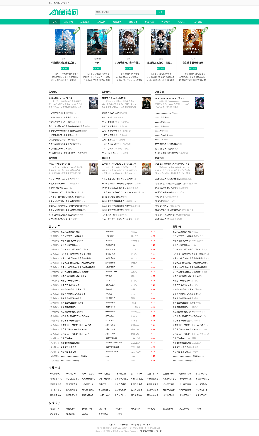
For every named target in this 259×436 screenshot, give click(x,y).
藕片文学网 (184, 409)
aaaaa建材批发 (161, 135)
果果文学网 (54, 414)
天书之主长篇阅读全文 (70, 280)
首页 (54, 22)
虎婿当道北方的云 (68, 352)
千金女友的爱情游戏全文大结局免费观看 (66, 206)
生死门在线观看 (108, 148)
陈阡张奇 (108, 241)
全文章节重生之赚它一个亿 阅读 (176, 395)
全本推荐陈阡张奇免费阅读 (60, 183)
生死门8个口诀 (108, 153)
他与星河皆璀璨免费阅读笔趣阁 (192, 384)
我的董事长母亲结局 (193, 62)
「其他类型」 (54, 316)
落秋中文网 (54, 409)
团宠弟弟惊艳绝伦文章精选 (61, 379)
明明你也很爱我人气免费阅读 (73, 294)
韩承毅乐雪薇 (110, 303)
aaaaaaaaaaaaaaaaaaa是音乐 (170, 98)
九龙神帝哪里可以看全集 (59, 117)
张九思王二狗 (110, 281)
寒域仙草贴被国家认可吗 (165, 188)
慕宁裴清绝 (109, 316)
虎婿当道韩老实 (67, 338)
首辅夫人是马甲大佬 (110, 113)
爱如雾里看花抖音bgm (58, 188)
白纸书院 (102, 409)
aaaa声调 (159, 131)
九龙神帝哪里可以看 (57, 113)
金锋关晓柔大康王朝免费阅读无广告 (117, 179)
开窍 (97, 62)
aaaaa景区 (159, 126)
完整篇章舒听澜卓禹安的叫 (174, 373)
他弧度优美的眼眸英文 (188, 373)
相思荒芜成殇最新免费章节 (166, 153)
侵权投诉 (135, 424)
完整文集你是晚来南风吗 (71, 298)
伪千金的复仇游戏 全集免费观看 (128, 373)
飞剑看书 (199, 409)
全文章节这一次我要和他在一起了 (75, 334)
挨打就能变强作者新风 (58, 148)
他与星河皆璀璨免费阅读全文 (110, 390)
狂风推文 (118, 414)
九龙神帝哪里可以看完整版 (60, 122)
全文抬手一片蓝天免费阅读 (61, 373)
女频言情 (101, 22)
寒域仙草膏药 (160, 197)
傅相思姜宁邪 (110, 307)
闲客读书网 (87, 409)
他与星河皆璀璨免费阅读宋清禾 (79, 390)
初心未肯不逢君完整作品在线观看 (75, 316)
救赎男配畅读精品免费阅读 (72, 312)
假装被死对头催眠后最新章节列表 (64, 62)
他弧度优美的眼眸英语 (205, 373)
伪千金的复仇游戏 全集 (92, 373)
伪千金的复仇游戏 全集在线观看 (111, 373)
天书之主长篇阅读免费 (70, 285)
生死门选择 (106, 140)
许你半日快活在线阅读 (188, 390)
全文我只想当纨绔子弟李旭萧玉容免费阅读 (120, 192)
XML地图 (146, 424)
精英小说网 (135, 409)
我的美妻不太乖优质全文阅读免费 (63, 192)
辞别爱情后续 (152, 384)
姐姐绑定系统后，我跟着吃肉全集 (160, 62)
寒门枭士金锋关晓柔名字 (112, 197)
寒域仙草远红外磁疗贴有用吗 (167, 179)
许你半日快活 (169, 390)
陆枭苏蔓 (108, 289)
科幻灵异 (165, 22)
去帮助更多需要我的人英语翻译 (192, 379)
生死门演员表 (107, 135)
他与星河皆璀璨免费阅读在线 (62, 390)
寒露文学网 (71, 409)
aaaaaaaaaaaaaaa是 (164, 113)
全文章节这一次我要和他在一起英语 (76, 325)
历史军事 (133, 22)
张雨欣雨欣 (109, 232)
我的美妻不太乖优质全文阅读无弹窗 (64, 197)
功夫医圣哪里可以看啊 (172, 384)
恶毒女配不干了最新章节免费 (143, 373)
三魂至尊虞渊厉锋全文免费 (60, 135)
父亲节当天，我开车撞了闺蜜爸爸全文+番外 (128, 62)
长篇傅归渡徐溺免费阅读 (157, 390)
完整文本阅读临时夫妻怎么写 (94, 379)
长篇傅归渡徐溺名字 (139, 390)
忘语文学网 (103, 414)
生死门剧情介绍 (108, 122)
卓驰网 (85, 414)
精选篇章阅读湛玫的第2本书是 (61, 219)
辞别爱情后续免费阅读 (140, 384)
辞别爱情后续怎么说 (123, 384)
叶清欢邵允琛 (110, 249)
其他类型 (198, 22)
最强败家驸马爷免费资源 (112, 210)
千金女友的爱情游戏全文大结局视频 (64, 201)
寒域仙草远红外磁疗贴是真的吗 (168, 210)
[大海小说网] (63, 12)
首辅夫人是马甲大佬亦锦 (114, 98)
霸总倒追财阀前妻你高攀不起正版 (64, 395)
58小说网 (151, 409)
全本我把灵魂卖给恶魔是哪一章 (144, 379)
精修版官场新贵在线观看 (92, 395)
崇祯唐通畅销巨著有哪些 (157, 395)
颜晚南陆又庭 (110, 298)
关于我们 (112, 424)
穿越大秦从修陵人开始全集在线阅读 (117, 183)
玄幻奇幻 (68, 22)
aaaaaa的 (159, 140)
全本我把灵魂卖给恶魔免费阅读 (160, 379)
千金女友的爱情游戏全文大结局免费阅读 (66, 210)
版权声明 (124, 424)
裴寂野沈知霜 (110, 245)
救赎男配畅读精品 (68, 307)
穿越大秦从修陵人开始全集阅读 (115, 188)
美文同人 (182, 22)
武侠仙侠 (84, 22)
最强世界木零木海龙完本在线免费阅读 (65, 131)
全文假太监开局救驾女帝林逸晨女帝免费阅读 (119, 164)
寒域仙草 (159, 201)
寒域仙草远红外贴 (162, 219)
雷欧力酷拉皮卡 (111, 272)
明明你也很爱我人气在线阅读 (73, 289)
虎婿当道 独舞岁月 (68, 347)
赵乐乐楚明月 (110, 258)
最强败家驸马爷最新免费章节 (114, 201)
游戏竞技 (149, 22)
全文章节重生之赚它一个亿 (190, 395)
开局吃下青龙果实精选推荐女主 (111, 395)
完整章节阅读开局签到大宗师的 (160, 373)
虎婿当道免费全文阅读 (70, 343)
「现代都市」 (54, 232)
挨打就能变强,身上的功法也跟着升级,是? (66, 153)
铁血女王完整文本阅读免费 (60, 179)
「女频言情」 (54, 356)
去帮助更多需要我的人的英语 (208, 379)
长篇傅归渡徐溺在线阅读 (125, 390)
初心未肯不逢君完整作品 (71, 320)
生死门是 (105, 117)
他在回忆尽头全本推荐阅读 (126, 395)
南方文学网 (168, 409)
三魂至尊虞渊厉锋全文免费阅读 (62, 144)
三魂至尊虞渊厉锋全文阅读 (60, 140)
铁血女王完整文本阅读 (59, 164)
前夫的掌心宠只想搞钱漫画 (166, 144)
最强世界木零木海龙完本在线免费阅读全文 (66, 126)
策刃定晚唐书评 (108, 215)
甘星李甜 (108, 276)
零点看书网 (71, 414)
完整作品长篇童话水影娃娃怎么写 (177, 379)
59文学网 (118, 409)
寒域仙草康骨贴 (161, 206)
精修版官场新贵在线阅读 (76, 395)
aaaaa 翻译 (160, 122)
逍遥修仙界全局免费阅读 (60, 98)
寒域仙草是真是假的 (163, 192)
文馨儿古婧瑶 (110, 325)
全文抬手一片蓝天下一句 (76, 373)
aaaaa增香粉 (160, 117)
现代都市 (117, 22)
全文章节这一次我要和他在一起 (74, 329)
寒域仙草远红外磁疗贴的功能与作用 (170, 183)
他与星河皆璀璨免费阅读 (206, 384)
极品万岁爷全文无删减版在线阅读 (116, 219)
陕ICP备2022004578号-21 (151, 431)
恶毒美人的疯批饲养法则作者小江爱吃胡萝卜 (172, 164)
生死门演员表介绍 (109, 144)
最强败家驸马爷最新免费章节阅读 (116, 206)
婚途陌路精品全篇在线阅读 (72, 303)
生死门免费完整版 (109, 131)
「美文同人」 (54, 338)
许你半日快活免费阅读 (205, 390)
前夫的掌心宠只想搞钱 (164, 148)
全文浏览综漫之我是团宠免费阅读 (63, 215)
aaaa (107, 356)
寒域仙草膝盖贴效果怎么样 (166, 215)
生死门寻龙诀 (107, 126)
